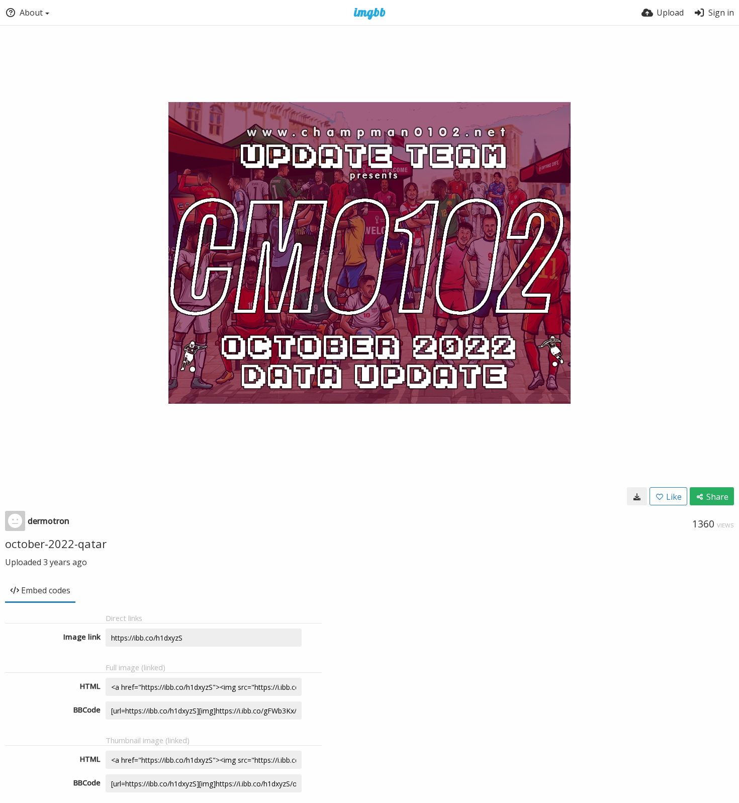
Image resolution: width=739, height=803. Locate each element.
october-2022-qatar (56, 543)
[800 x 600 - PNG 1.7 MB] (637, 496)
